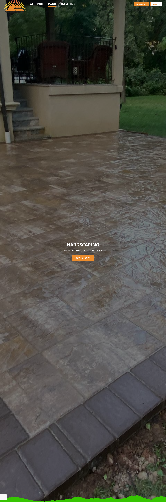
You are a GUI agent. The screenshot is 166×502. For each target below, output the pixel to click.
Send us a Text (141, 4)
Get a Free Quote (83, 258)
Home (30, 4)
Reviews (64, 4)
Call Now (156, 4)
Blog (72, 4)
